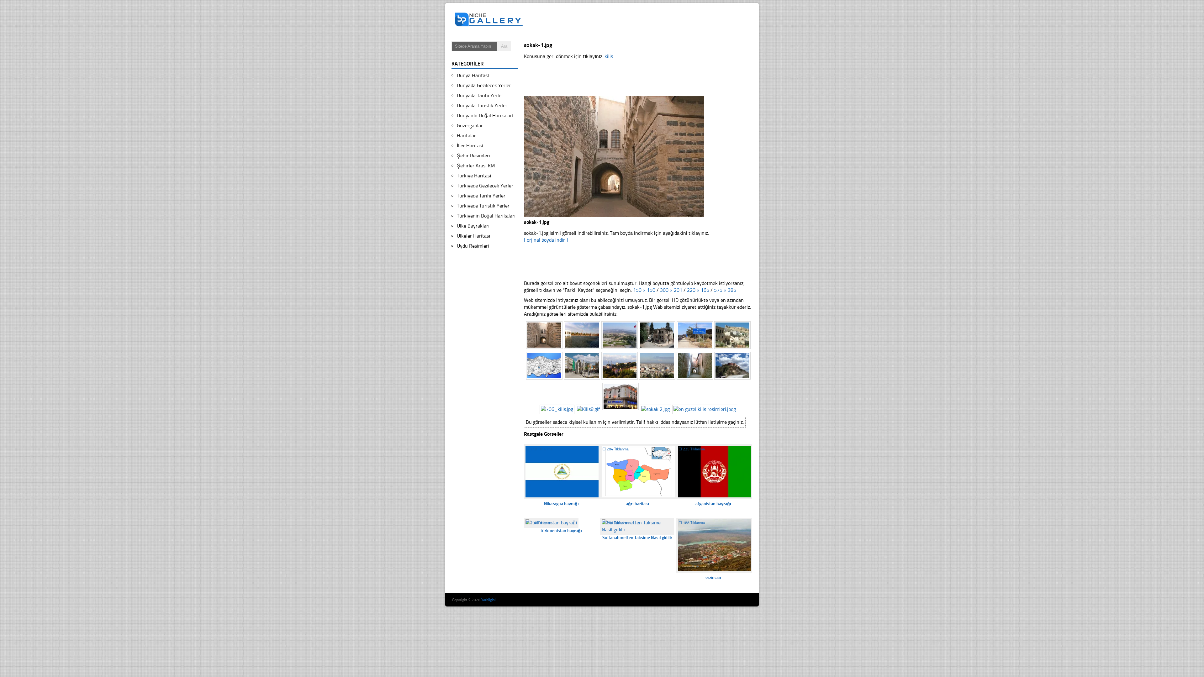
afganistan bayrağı (713, 503)
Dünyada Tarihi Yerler (480, 95)
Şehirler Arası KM (476, 166)
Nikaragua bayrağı (561, 503)
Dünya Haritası (473, 75)
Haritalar (466, 136)
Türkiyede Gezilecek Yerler (485, 186)
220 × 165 (698, 290)
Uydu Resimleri (473, 246)
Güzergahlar (470, 126)
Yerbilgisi (488, 600)
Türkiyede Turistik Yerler (483, 206)
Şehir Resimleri (473, 156)
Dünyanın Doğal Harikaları (485, 115)
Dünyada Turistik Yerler (482, 105)
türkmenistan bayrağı (561, 530)
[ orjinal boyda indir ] (546, 240)
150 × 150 (644, 290)
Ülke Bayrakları (473, 226)
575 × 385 (725, 290)
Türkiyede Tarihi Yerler (481, 196)
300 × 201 (671, 290)
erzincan (713, 577)
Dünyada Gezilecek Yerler (484, 85)
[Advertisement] (641, 21)
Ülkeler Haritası (473, 236)
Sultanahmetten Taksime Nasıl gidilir (637, 537)
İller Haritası (470, 146)
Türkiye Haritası (474, 176)
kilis (609, 56)
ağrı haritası (637, 503)
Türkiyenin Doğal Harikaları (486, 216)
